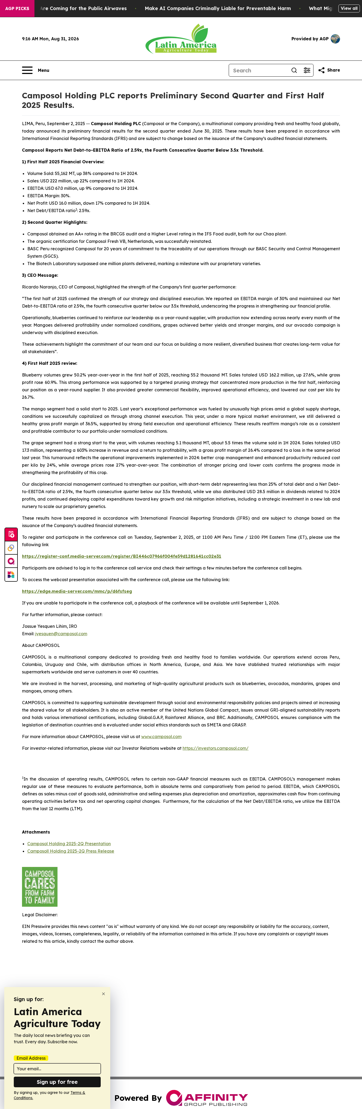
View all (349, 8)
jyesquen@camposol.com (61, 633)
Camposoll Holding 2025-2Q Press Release (70, 851)
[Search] (294, 70)
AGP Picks (17, 8)
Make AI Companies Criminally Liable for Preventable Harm (218, 8)
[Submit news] (11, 534)
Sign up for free (57, 1082)
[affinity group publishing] (11, 561)
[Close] (103, 993)
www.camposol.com (161, 736)
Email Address (31, 1058)
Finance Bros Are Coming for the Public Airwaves (67, 8)
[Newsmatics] (11, 574)
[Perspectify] (11, 548)
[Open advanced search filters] (307, 70)
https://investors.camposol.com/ (216, 748)
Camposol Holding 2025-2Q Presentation (69, 843)
